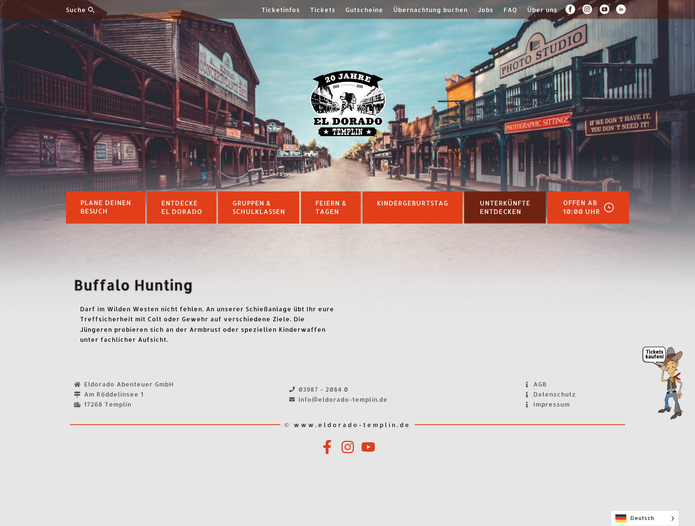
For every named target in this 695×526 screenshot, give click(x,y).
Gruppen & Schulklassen (258, 207)
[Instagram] (348, 447)
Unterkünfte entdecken (505, 207)
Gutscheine (364, 10)
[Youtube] (368, 447)
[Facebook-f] (327, 447)
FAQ (510, 10)
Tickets (322, 10)
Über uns (542, 10)
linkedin (622, 9)
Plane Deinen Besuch (105, 207)
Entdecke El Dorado (181, 207)
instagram (591, 9)
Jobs (485, 10)
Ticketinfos (280, 10)
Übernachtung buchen (430, 10)
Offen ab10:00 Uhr (581, 207)
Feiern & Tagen (331, 207)
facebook (573, 9)
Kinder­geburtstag (412, 203)
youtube (608, 9)
